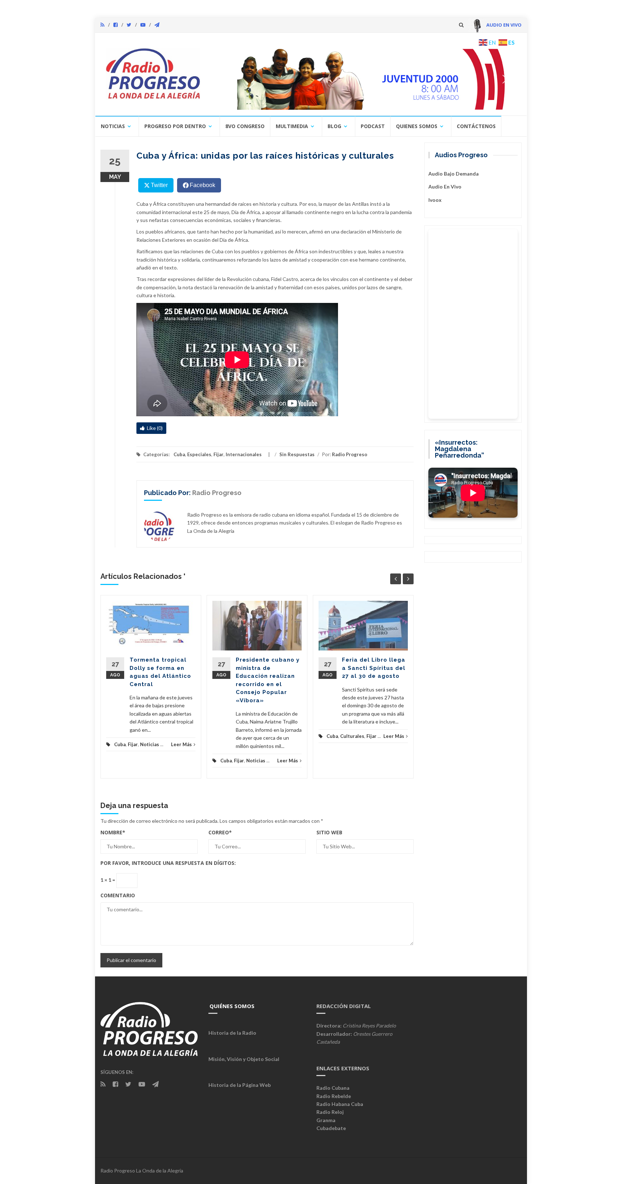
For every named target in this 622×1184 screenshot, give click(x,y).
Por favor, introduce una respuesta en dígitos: (168, 862)
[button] (374, 79)
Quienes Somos (416, 126)
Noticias (113, 126)
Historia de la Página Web (239, 1085)
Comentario (117, 895)
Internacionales (244, 454)
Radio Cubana (333, 1088)
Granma (325, 1120)
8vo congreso (245, 126)
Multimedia (292, 126)
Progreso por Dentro (175, 126)
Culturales (352, 736)
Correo (220, 832)
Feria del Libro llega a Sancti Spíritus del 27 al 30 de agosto (373, 668)
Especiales (199, 454)
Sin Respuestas (297, 454)
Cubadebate (331, 1128)
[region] (364, 79)
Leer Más (181, 744)
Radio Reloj (330, 1112)
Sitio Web (329, 832)
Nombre (112, 832)
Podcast (373, 126)
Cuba (179, 454)
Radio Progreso (349, 454)
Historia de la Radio (232, 1033)
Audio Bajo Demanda (453, 174)
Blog (334, 126)
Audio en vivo (444, 186)
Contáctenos (476, 126)
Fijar (218, 454)
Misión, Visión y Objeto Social (243, 1059)
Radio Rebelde (333, 1096)
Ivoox (435, 200)
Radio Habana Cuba (339, 1104)
